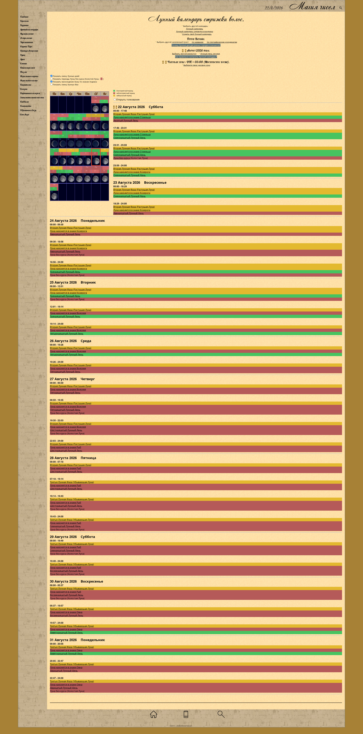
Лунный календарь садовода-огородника (194, 31)
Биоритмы (25, 84)
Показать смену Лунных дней (66, 76)
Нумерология (26, 33)
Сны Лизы (24, 114)
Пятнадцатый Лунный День (65, 371)
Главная (24, 16)
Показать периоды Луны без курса (68, 78)
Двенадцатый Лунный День (128, 213)
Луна (22, 59)
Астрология (26, 38)
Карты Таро (26, 46)
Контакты (25, 106)
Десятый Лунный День (125, 120)
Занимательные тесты (32, 97)
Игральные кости (28, 80)
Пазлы (23, 72)
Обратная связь (28, 110)
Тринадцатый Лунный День (65, 271)
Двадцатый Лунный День (64, 670)
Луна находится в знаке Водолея (68, 313)
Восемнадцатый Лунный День (66, 570)
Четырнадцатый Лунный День (66, 333)
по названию (197, 42)
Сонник (23, 63)
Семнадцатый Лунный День (65, 526)
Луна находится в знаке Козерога (131, 172)
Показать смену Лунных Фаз (65, 84)
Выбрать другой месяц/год (184, 53)
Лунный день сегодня (210, 53)
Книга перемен (27, 67)
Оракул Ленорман (29, 50)
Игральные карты (29, 76)
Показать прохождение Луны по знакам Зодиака (75, 81)
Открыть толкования (128, 99)
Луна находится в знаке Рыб (65, 447)
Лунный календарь (29, 29)
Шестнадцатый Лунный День (66, 430)
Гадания (24, 25)
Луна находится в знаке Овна (66, 612)
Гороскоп (24, 21)
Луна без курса (121, 158)
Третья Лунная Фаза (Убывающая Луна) (72, 482)
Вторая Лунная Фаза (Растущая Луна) (134, 114)
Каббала (24, 101)
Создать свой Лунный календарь (197, 34)
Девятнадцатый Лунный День (66, 632)
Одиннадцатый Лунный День (129, 137)
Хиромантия (26, 42)
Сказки (23, 89)
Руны (22, 55)
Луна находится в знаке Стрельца (132, 117)
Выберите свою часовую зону (196, 65)
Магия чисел (312, 6)
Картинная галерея (30, 93)
